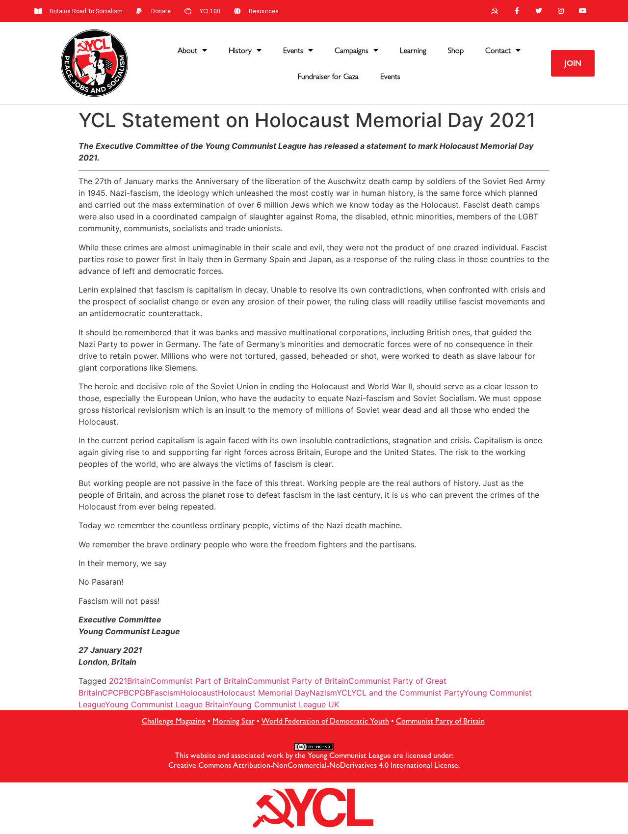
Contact (498, 50)
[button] (573, 63)
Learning (413, 50)
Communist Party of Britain (297, 681)
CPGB (139, 693)
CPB (121, 693)
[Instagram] (561, 11)
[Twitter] (539, 11)
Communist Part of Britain (199, 681)
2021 (118, 681)
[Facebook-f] (517, 11)
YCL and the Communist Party (407, 693)
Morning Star (233, 721)
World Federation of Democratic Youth (325, 721)
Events (293, 50)
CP (107, 693)
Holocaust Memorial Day (264, 693)
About (187, 50)
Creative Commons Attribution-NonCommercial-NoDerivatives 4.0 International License (313, 765)
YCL (344, 693)
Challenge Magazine (174, 721)
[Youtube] (583, 11)
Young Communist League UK (283, 704)
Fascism (165, 693)
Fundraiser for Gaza (328, 76)
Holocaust (199, 693)
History (240, 50)
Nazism (323, 693)
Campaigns (351, 50)
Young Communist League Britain (166, 704)
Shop (456, 50)
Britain (139, 681)
